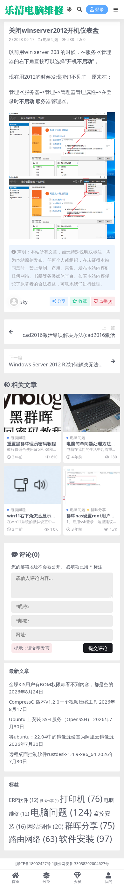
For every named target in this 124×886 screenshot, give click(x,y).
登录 (99, 9)
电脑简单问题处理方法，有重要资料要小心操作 (90, 446)
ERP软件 (23, 800)
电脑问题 (50, 39)
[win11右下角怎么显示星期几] (32, 484)
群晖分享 (98, 509)
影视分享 (49, 800)
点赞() (105, 301)
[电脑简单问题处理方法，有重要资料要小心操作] (91, 412)
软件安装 (85, 838)
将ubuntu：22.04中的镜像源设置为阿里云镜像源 (61, 736)
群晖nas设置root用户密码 (90, 518)
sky (24, 302)
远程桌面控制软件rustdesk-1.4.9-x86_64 (52, 754)
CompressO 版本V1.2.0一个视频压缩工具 (53, 702)
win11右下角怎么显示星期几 (31, 518)
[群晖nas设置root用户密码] (91, 484)
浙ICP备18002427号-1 (34, 863)
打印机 (81, 798)
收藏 (83, 301)
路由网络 (33, 838)
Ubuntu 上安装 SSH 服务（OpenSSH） (50, 719)
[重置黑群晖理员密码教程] (32, 412)
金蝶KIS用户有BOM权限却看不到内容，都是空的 (61, 684)
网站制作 (45, 826)
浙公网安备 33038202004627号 (81, 863)
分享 (61, 301)
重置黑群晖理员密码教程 (31, 444)
